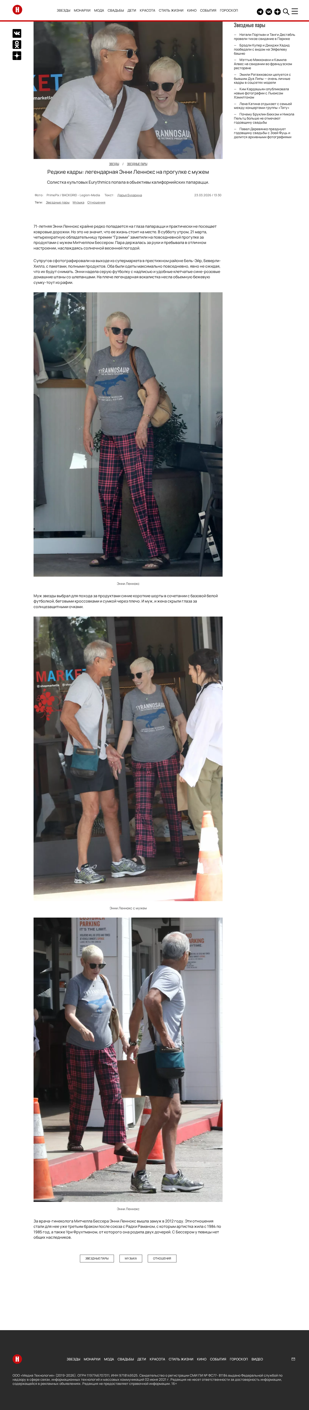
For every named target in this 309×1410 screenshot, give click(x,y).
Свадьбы (116, 10)
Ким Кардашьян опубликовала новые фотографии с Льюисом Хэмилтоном (261, 93)
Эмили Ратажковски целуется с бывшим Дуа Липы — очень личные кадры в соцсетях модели (262, 78)
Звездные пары (58, 202)
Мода (99, 10)
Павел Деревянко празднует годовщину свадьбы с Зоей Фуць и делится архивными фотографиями (262, 133)
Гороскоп (229, 10)
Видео (257, 1359)
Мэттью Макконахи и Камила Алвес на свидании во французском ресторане (263, 63)
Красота (147, 10)
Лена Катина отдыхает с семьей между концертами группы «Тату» (263, 105)
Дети (131, 10)
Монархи (82, 10)
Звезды (63, 10)
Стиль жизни (171, 10)
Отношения (96, 202)
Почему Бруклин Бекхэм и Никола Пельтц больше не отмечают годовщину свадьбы (264, 118)
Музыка (78, 202)
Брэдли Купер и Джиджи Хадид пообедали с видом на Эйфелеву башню (262, 49)
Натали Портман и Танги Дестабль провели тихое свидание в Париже (264, 36)
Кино (192, 10)
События (208, 10)
